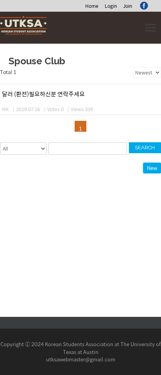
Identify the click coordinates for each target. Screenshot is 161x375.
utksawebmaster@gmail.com (80, 359)
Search (145, 147)
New (152, 168)
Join (127, 5)
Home (91, 5)
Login (111, 5)
